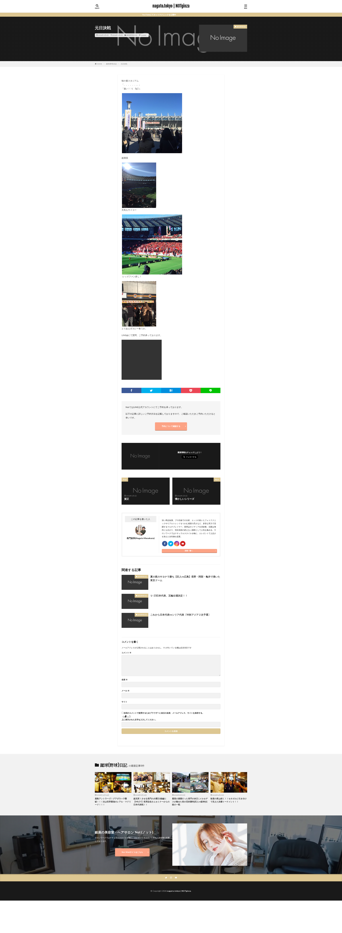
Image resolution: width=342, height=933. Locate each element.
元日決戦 (124, 64)
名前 (125, 649)
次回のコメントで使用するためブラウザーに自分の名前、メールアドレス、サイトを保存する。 (164, 682)
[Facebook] (131, 360)
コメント (126, 622)
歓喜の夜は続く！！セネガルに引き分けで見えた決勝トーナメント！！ (229, 769)
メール (125, 660)
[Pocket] (191, 360)
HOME (99, 64)
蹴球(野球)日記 (132, 35)
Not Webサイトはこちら (132, 822)
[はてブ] (171, 360)
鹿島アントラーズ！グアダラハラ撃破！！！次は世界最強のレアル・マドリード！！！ (113, 771)
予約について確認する (171, 396)
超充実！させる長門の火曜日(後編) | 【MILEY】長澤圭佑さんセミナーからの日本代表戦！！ (151, 771)
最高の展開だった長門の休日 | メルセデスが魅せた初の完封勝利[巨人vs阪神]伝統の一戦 (190, 771)
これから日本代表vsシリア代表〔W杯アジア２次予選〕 (180, 584)
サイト (124, 671)
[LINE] (210, 360)
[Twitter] (151, 360)
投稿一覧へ (189, 520)
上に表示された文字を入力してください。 (139, 689)
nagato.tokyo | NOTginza (171, 6)
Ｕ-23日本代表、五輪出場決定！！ (169, 565)
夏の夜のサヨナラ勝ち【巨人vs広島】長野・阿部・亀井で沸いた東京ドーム (185, 548)
